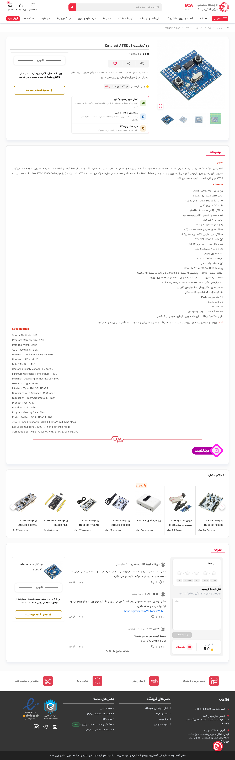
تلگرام (45, 727)
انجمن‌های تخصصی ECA (99, 714)
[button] (222, 507)
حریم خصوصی (161, 724)
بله (36, 727)
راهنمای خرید (162, 714)
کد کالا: (145, 54)
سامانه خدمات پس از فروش (98, 730)
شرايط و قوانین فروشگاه (156, 708)
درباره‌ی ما (163, 719)
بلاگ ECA (107, 719)
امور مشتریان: (210, 709)
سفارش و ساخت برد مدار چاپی (97, 724)
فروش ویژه (13, 18)
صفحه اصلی (106, 708)
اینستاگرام (55, 727)
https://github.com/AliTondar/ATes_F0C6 (145, 611)
